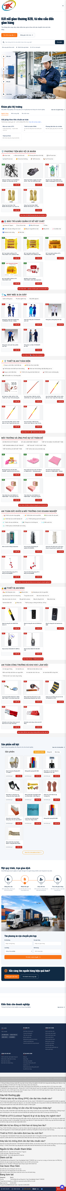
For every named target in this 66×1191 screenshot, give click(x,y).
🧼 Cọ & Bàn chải (56, 228)
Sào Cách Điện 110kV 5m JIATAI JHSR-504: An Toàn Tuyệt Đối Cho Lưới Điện (32, 398)
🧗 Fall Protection (35, 159)
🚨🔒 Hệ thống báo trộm (9, 592)
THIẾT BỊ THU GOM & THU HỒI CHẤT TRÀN (52, 442)
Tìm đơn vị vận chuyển (32, 957)
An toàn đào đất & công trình (50, 672)
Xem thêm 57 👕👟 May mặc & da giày (32, 355)
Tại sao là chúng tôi (27, 1033)
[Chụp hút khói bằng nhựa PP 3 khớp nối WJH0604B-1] (11, 562)
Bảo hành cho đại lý (5, 1061)
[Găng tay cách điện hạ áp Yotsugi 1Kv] (52, 786)
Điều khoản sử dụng (49, 1041)
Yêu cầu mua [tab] (25, 113)
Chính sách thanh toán (50, 1035)
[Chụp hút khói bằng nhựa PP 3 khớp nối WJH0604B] (33, 562)
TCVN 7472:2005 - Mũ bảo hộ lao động (9, 1153)
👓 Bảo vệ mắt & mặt (18, 155)
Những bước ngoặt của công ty (30, 1039)
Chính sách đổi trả (49, 1037)
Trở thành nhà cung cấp (29, 976)
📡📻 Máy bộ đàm (23, 592)
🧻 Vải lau (44, 225)
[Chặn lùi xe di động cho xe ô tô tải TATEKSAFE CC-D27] (55, 687)
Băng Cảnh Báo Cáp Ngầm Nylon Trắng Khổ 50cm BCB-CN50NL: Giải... (13, 842)
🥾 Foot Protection (48, 159)
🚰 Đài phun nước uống (8, 232)
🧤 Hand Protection (8, 159)
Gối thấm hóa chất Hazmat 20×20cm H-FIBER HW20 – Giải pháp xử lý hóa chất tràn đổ (55, 471)
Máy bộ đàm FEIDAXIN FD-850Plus (11, 648)
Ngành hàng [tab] (4, 113)
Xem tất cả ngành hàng (57, 109)
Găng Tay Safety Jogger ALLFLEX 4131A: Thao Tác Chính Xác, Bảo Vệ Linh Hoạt (33, 181)
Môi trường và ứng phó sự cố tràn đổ (22, 438)
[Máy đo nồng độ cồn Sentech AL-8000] (55, 614)
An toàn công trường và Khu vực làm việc (24, 665)
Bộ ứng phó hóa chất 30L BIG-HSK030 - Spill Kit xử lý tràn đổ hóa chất (11, 471)
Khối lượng (36, 947)
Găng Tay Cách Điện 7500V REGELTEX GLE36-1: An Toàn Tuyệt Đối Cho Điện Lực (31, 207)
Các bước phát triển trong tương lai (31, 1043)
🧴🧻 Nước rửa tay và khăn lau (10, 522)
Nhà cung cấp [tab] (15, 113)
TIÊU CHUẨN (4, 1028)
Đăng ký (25, 1057)
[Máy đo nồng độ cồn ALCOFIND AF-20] (33, 614)
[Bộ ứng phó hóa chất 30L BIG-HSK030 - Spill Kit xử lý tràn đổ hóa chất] (11, 460)
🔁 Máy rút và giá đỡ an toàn (31, 228)
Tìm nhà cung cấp (8, 35)
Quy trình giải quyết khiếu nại (51, 1047)
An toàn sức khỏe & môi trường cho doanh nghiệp (29, 511)
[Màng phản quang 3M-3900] (33, 762)
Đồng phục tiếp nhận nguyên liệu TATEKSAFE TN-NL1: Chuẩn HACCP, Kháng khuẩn (10, 321)
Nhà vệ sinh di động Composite (10, 546)
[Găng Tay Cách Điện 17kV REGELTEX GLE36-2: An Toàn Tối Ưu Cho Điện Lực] (11, 195)
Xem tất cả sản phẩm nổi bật (32, 852)
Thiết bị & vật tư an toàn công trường (12, 676)
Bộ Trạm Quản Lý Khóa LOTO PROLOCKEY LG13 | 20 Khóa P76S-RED (10, 255)
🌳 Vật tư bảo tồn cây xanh (51, 515)
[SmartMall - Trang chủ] (9, 5)
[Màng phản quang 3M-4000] (52, 810)
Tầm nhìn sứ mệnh (27, 1035)
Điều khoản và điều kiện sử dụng (8, 1059)
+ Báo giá (18, 776)
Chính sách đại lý (49, 1049)
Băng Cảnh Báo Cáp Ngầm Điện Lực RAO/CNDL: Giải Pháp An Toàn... (33, 795)
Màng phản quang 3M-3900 (32, 771)
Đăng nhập (25, 1059)
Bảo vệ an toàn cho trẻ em (9, 599)
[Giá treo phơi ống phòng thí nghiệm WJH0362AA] (33, 537)
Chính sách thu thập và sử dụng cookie (20, 1084)
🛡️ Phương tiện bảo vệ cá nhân (18, 151)
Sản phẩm (9, 751)
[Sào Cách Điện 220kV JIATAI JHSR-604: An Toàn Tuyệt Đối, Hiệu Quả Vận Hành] (55, 387)
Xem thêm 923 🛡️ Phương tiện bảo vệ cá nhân (32, 215)
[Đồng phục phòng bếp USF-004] (55, 310)
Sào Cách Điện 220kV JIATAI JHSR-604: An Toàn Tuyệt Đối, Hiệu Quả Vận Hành (55, 398)
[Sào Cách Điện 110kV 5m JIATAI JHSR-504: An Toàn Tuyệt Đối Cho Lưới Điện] (33, 387)
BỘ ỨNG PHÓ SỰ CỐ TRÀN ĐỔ (10, 442)
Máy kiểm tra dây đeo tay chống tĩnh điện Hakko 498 (13, 795)
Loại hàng (6, 947)
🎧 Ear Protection (51, 155)
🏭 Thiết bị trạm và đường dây (51, 372)
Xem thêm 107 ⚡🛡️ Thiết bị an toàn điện (32, 432)
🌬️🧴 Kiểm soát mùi (46, 522)
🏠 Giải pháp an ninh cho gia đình (39, 592)
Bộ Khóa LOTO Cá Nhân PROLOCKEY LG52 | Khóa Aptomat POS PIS (32, 280)
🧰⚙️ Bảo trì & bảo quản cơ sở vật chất (23, 221)
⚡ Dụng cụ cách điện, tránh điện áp (12, 365)
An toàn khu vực (20, 669)
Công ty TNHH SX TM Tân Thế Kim (19, 1078)
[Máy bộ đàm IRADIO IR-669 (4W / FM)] (33, 639)
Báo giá (17, 184)
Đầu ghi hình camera (25, 599)
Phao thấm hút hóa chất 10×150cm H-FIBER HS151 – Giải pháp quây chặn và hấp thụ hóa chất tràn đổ (33, 471)
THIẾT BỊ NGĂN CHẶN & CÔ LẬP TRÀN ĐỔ (13, 445)
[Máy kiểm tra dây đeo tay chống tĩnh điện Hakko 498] (14, 786)
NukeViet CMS (35, 1078)
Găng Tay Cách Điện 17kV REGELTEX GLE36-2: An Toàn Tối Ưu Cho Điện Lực (10, 207)
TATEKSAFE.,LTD (48, 1078)
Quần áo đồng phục (8, 298)
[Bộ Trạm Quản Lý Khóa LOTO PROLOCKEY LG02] (55, 243)
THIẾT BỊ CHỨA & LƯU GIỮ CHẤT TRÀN (12, 449)
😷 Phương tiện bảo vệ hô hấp (35, 155)
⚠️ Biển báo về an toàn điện (32, 365)
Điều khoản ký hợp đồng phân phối (31, 1067)
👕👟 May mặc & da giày (14, 294)
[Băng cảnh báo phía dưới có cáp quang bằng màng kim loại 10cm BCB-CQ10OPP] (33, 687)
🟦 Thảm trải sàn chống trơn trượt (12, 228)
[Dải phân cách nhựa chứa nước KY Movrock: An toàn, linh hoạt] (11, 712)
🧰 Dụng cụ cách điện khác (9, 372)
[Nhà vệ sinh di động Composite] (11, 537)
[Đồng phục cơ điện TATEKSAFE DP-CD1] (33, 335)
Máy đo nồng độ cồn (38, 599)
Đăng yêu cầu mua (25, 35)
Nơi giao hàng (37, 940)
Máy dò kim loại (51, 599)
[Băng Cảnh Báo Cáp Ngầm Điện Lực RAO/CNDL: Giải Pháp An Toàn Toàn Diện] (33, 786)
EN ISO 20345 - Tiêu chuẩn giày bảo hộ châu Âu (12, 1155)
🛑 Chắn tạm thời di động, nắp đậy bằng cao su (40, 368)
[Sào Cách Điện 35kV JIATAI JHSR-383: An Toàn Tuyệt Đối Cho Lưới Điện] (11, 412)
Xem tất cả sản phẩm (57, 747)
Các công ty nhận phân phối (29, 1062)
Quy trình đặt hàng (49, 1045)
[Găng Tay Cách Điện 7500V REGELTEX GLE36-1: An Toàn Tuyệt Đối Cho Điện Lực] (33, 195)
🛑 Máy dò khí (45, 228)
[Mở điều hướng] (63, 6)
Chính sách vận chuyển (50, 1033)
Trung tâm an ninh (28, 595)
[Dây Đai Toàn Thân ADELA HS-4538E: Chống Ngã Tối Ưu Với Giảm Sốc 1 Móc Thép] (55, 170)
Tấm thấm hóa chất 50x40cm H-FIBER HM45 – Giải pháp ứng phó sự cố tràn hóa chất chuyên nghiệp (33, 496)
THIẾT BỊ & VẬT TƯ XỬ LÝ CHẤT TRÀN (36, 445)
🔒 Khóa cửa (18, 602)
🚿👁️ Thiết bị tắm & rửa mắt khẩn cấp (35, 449)
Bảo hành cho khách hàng (7, 1062)
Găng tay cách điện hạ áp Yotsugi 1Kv (50, 795)
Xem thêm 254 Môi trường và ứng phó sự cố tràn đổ (32, 505)
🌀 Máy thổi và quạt (34, 225)
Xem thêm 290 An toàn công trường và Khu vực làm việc (32, 732)
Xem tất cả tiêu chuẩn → (35, 122)
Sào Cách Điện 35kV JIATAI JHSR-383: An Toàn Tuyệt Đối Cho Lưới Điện (11, 423)
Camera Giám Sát (7, 602)
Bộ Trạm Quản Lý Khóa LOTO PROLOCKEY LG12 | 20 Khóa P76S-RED (32, 255)
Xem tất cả (60, 1007)
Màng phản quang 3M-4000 (50, 818)
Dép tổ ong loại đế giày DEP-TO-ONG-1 (13, 771)
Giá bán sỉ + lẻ (26, 1065)
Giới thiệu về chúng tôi (28, 1031)
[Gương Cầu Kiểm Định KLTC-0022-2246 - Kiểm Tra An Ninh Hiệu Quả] (11, 687)
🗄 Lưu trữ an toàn (21, 225)
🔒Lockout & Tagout (8, 225)
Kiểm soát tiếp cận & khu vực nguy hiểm (13, 672)
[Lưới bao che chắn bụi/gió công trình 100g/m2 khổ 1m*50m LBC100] (33, 810)
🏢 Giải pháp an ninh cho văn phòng (12, 595)
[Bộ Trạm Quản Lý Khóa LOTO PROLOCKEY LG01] (11, 269)
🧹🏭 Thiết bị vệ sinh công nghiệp (11, 515)
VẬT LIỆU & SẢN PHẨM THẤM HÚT (29, 442)
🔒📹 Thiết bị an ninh (13, 588)
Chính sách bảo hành (50, 1039)
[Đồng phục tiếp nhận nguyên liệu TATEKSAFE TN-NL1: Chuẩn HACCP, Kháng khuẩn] (11, 310)
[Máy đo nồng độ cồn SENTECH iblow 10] (11, 614)
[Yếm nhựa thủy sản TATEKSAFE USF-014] (33, 310)
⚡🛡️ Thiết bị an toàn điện (15, 361)
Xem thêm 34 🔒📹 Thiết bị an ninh (32, 659)
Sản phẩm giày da (33, 298)
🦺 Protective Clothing (22, 159)
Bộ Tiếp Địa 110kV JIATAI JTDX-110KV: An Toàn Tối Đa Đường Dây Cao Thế (11, 398)
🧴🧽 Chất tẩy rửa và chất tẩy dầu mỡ (12, 518)
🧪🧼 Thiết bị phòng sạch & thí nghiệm (36, 518)
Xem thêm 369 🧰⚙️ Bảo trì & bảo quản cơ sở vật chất (32, 288)
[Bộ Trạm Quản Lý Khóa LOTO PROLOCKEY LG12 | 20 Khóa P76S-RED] (33, 243)
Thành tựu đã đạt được (28, 1041)
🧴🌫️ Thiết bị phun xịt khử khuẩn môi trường (14, 525)
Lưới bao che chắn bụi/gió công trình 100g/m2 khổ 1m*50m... (31, 819)
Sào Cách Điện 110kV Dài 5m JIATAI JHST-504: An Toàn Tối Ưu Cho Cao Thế (32, 423)
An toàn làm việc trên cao (33, 672)
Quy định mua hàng (49, 1043)
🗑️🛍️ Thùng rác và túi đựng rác (30, 522)
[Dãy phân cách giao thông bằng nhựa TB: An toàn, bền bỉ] (14, 810)
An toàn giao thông (7, 669)
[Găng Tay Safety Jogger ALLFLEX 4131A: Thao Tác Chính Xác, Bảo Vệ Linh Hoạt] (33, 170)
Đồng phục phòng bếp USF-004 (53, 319)
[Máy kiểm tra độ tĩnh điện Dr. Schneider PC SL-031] (52, 762)
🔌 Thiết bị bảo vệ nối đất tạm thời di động (13, 368)
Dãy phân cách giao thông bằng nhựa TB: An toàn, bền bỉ (13, 819)
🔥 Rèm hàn (21, 232)
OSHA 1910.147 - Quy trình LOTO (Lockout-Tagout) (13, 1151)
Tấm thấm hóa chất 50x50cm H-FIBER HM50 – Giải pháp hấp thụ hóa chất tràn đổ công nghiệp (10, 496)
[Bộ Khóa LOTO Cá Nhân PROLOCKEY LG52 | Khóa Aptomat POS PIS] (33, 269)
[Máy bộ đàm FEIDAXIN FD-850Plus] (11, 639)
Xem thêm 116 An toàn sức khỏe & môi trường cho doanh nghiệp (32, 582)
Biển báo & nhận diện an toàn (34, 669)
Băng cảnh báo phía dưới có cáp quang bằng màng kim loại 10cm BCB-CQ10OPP (32, 698)
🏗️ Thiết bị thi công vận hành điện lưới (30, 372)
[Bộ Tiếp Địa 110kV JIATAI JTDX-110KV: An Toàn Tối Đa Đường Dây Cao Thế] (11, 387)
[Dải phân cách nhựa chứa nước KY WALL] (33, 712)
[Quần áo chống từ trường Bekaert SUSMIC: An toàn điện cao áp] (11, 170)
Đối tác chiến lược (27, 1037)
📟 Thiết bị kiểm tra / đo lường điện (12, 375)
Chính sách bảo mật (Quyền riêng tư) (9, 1057)
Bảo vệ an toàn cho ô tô (43, 595)
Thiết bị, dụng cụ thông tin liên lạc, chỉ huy (35, 602)
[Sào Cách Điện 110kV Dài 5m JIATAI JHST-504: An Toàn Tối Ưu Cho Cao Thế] (33, 412)
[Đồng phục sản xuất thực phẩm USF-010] (11, 335)
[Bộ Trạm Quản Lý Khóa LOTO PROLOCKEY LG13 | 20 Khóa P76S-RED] (11, 243)
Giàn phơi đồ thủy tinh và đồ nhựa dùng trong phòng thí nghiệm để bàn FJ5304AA (54, 548)
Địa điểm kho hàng (27, 1069)
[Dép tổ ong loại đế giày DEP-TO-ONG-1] (14, 762)
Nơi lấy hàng (7, 940)
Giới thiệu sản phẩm (27, 1061)
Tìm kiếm (59, 42)
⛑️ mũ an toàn (6, 155)
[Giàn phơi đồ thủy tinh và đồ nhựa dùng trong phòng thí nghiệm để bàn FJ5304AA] (55, 537)
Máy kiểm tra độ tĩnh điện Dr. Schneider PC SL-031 (51, 771)
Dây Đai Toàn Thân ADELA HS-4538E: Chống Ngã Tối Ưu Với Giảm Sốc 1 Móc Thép (54, 181)
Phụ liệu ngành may (21, 298)
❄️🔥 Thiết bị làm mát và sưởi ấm (32, 515)
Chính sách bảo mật (49, 1031)
